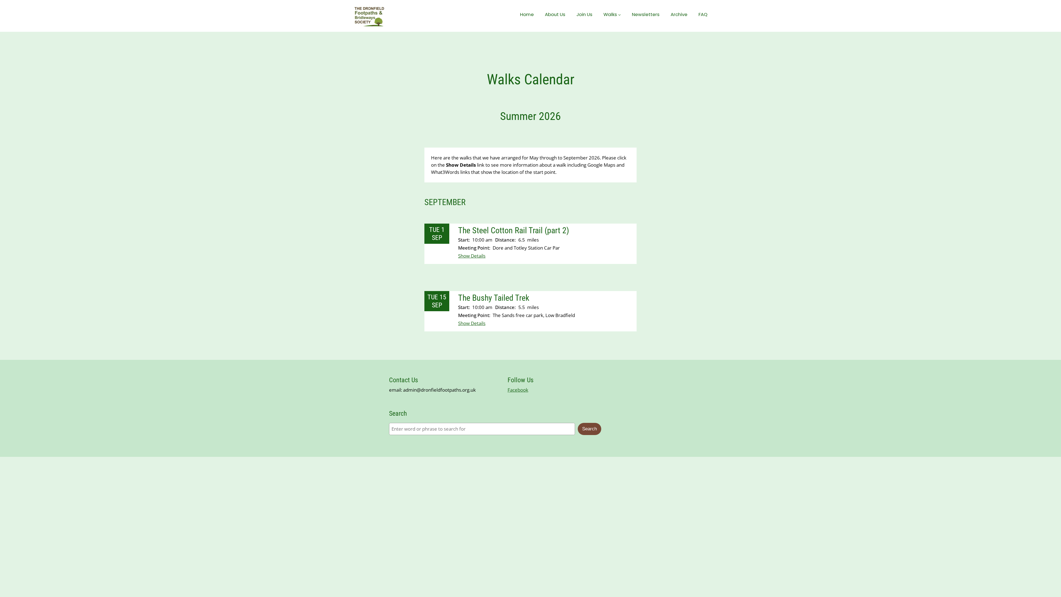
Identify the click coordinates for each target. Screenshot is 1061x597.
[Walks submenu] (619, 14)
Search (589, 428)
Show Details (471, 256)
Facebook (518, 390)
